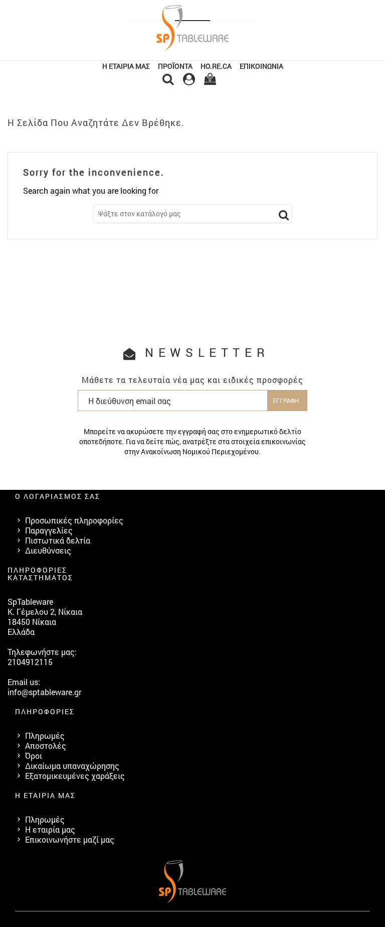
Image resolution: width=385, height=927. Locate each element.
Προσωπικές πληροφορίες (74, 520)
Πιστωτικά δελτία (57, 540)
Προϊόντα (175, 66)
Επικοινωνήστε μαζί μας (69, 839)
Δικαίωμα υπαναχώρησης (72, 765)
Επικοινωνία (261, 66)
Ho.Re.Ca (216, 66)
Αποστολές (45, 745)
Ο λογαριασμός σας (57, 496)
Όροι (33, 755)
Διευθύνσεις (48, 550)
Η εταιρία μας (126, 66)
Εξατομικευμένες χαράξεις (75, 775)
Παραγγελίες (49, 530)
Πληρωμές (45, 735)
